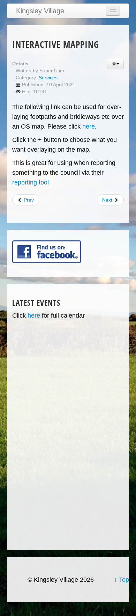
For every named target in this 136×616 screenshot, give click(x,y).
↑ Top (121, 579)
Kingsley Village (40, 11)
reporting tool (30, 182)
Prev (28, 200)
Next (108, 200)
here (88, 126)
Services (48, 77)
